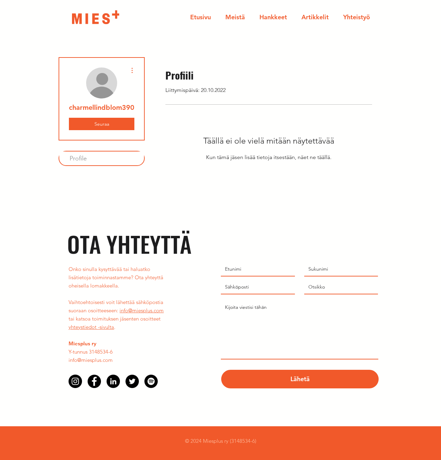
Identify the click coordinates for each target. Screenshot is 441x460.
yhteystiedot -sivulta (91, 327)
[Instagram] (75, 381)
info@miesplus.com (142, 310)
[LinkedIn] (113, 381)
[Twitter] (132, 381)
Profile (78, 158)
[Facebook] (94, 381)
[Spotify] (151, 381)
